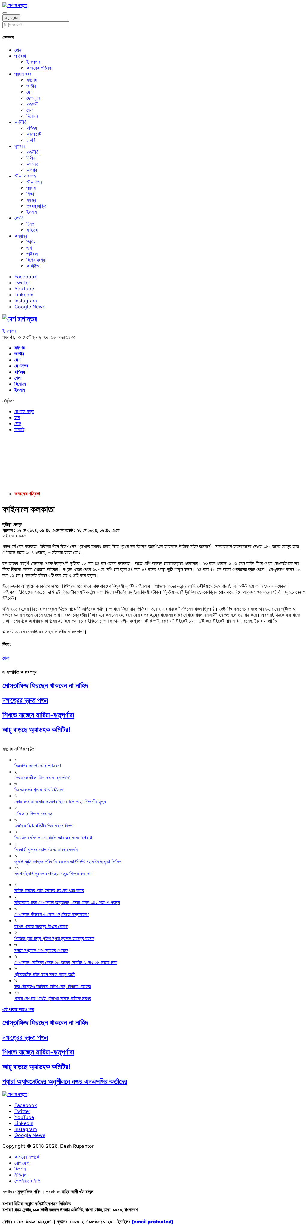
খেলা (29, 110)
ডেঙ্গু (17, 423)
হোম (17, 50)
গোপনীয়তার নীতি (27, 1181)
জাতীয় (31, 86)
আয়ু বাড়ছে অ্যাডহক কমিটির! (36, 729)
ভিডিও (31, 242)
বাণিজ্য (31, 128)
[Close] (4, 13)
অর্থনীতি (20, 122)
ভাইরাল (32, 254)
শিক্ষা (30, 194)
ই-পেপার (33, 62)
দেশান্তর (33, 98)
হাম (17, 417)
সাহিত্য (32, 230)
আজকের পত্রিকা (39, 68)
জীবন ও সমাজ (25, 176)
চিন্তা (30, 224)
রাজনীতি (32, 152)
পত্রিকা (20, 56)
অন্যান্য (20, 236)
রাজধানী (32, 104)
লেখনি (18, 218)
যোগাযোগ (21, 1163)
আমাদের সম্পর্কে (26, 1157)
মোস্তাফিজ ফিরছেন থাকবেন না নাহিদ (45, 685)
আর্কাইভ (32, 266)
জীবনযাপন (34, 182)
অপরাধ (31, 170)
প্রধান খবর (22, 74)
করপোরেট (33, 134)
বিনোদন (32, 116)
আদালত (32, 164)
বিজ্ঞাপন (20, 1169)
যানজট (19, 429)
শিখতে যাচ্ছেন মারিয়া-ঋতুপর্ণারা (38, 714)
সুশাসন (19, 146)
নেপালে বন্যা (24, 411)
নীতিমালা (20, 1175)
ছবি (29, 248)
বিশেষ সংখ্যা (36, 260)
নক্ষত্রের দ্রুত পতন (25, 700)
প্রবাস (31, 188)
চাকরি (30, 140)
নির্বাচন (31, 158)
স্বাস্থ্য (31, 200)
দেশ (29, 92)
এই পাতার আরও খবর (18, 1009)
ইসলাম (31, 212)
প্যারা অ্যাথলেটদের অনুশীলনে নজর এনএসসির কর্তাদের (64, 1081)
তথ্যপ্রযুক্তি (36, 206)
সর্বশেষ (31, 80)
